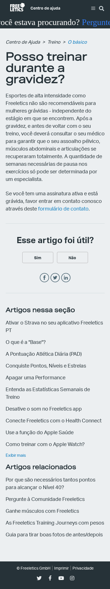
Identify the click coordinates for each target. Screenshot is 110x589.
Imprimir (61, 568)
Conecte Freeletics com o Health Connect (54, 420)
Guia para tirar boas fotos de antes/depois (54, 534)
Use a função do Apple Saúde (40, 432)
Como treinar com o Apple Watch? (45, 444)
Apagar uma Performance (35, 377)
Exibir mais (16, 455)
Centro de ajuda (45, 7)
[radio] (37, 257)
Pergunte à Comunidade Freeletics (45, 499)
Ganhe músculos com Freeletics (42, 510)
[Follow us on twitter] (39, 578)
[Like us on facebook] (50, 578)
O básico (77, 42)
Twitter (55, 278)
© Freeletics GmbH (33, 568)
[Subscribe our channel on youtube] (61, 578)
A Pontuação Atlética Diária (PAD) (44, 353)
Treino (53, 42)
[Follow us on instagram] (72, 578)
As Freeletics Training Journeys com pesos (55, 522)
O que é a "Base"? (26, 342)
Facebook (44, 278)
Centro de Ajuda (23, 42)
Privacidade (83, 568)
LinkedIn (66, 278)
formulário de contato (63, 208)
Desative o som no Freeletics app (44, 408)
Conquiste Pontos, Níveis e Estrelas (46, 365)
